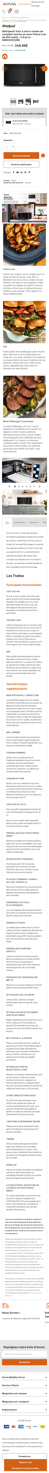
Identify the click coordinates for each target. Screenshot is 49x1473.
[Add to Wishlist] (43, 156)
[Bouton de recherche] (3, 11)
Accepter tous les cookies (25, 1468)
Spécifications (19, 522)
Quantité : (9, 140)
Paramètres (25, 1456)
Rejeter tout (25, 1462)
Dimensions (34, 522)
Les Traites (7, 522)
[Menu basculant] (17, 11)
